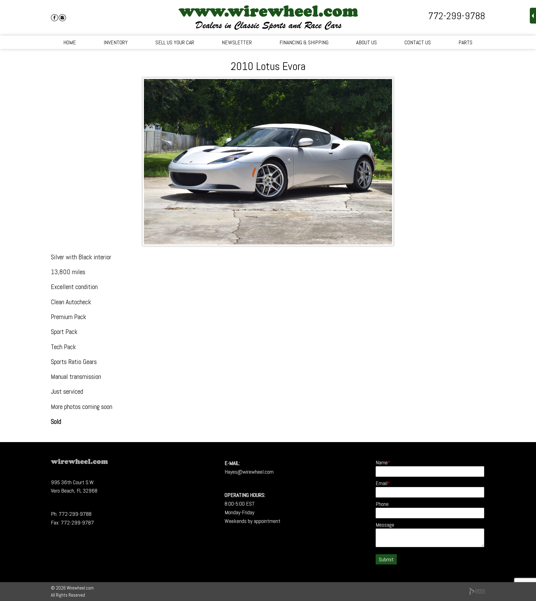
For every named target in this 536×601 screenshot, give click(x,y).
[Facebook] (54, 17)
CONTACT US (417, 42)
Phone (382, 503)
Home (69, 42)
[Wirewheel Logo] (79, 462)
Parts (465, 42)
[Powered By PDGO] (477, 593)
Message (385, 524)
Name (382, 462)
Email (381, 483)
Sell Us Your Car (174, 42)
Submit (386, 559)
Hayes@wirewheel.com (249, 471)
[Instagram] (62, 17)
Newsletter (237, 42)
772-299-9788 (456, 16)
